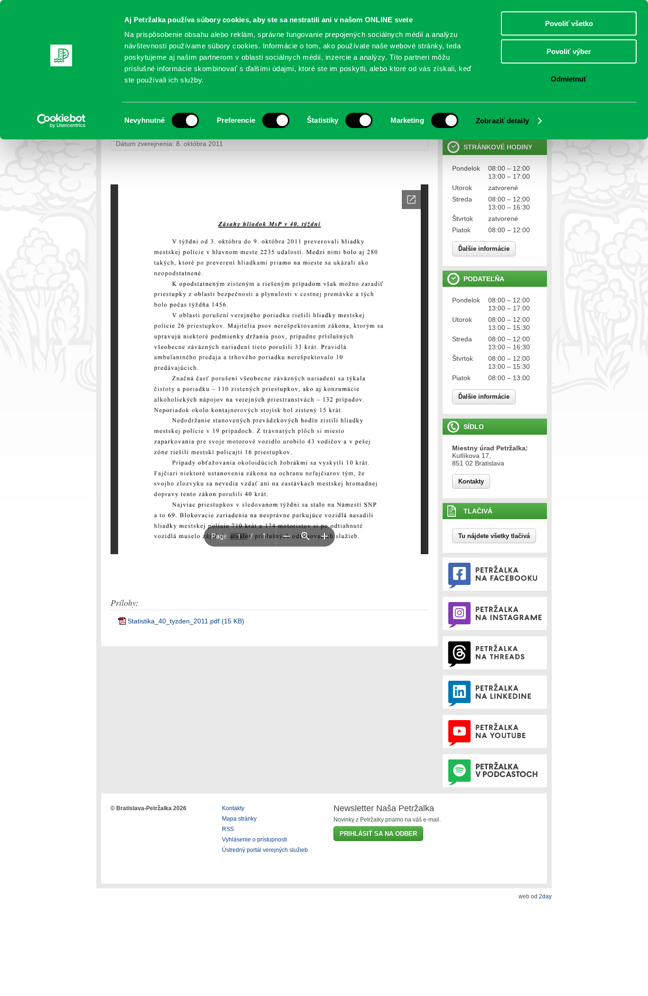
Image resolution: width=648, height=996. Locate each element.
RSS (228, 829)
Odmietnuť (569, 79)
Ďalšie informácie (483, 248)
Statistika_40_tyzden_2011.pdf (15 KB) (186, 621)
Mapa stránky (239, 818)
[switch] (275, 120)
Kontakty (471, 481)
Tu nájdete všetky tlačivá (494, 535)
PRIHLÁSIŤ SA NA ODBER (378, 833)
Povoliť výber (568, 51)
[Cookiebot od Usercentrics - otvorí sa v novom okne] (61, 121)
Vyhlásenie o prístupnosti (254, 839)
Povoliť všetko (569, 23)
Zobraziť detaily (502, 121)
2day (545, 896)
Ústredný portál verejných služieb (265, 850)
